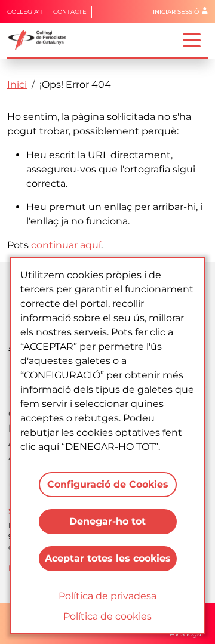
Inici (17, 84)
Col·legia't (25, 12)
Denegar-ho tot (107, 521)
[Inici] (42, 40)
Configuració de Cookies (107, 484)
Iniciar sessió (176, 12)
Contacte (70, 12)
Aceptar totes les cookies (108, 558)
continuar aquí (66, 245)
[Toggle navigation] (192, 39)
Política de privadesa (107, 596)
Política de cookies (107, 616)
